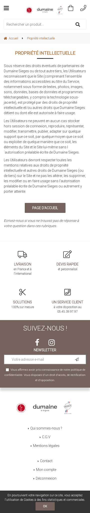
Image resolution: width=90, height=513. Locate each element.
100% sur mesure (22, 304)
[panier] (70, 8)
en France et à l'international (23, 268)
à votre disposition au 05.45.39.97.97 (67, 306)
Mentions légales (46, 446)
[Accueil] (45, 10)
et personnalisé (67, 266)
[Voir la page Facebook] (37, 342)
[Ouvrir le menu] (6, 8)
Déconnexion (46, 478)
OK (45, 506)
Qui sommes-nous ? (46, 428)
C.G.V (46, 437)
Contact (46, 461)
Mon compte (46, 470)
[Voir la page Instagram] (51, 342)
